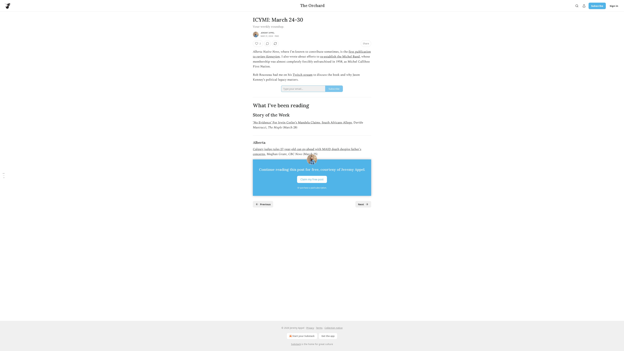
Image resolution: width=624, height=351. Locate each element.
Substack (296, 344)
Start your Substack (303, 336)
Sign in (614, 5)
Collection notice (334, 327)
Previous (265, 204)
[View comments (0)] (267, 43)
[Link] (248, 105)
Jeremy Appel (267, 33)
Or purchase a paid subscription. (312, 187)
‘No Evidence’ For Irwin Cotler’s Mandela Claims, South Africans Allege (302, 122)
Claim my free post (312, 179)
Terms (319, 327)
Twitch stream (302, 74)
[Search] (577, 6)
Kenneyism (273, 56)
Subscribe (597, 5)
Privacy (310, 327)
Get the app (328, 336)
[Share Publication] (584, 6)
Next (361, 204)
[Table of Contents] (3, 175)
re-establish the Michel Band (340, 56)
